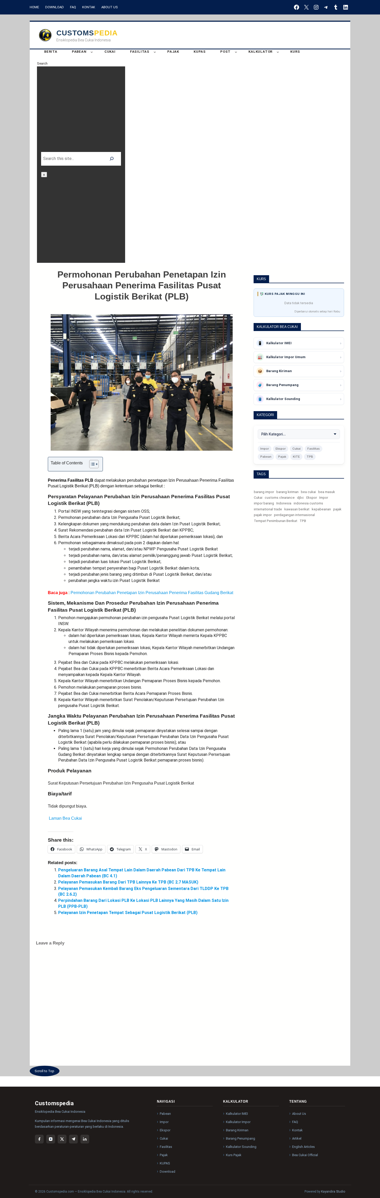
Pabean (265, 456)
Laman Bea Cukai (65, 818)
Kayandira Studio (333, 1191)
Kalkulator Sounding (241, 1147)
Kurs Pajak (233, 1155)
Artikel (296, 1138)
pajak (337, 509)
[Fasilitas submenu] (155, 51)
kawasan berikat (296, 509)
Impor (264, 448)
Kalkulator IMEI (237, 1114)
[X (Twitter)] (62, 1139)
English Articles (303, 1147)
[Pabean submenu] (91, 51)
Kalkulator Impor (238, 1122)
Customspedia (87, 33)
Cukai (296, 448)
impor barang (264, 503)
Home (34, 7)
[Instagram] (50, 1139)
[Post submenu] (236, 51)
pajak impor (263, 515)
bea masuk (326, 492)
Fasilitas (313, 448)
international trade (268, 509)
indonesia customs (308, 503)
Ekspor (281, 448)
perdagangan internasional (294, 515)
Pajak (282, 456)
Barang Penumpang (240, 1138)
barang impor (264, 492)
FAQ (73, 7)
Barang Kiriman (237, 1130)
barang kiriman (287, 492)
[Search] (112, 159)
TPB (310, 456)
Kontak (88, 7)
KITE (296, 456)
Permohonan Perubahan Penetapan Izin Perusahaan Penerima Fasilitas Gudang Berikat (152, 592)
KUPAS (165, 1163)
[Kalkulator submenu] (278, 51)
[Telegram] (73, 1139)
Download (54, 7)
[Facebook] (39, 1139)
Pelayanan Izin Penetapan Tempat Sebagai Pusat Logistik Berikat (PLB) (127, 912)
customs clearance (280, 498)
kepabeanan (321, 509)
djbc (300, 498)
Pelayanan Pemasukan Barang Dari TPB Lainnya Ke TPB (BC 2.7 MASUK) (128, 882)
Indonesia (283, 503)
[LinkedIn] (84, 1139)
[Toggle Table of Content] (91, 464)
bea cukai (308, 492)
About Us (109, 7)
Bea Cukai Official (305, 1155)
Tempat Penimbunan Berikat (275, 521)
